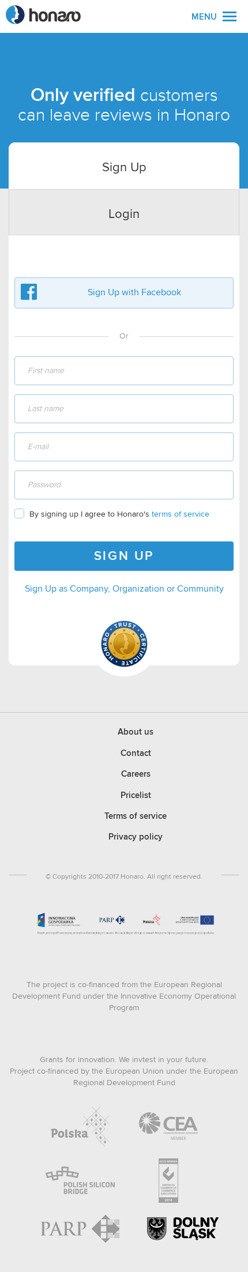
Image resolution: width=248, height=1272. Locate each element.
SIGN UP (124, 556)
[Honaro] (43, 21)
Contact (136, 753)
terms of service (180, 514)
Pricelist (136, 795)
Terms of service (135, 816)
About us (135, 732)
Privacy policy (135, 836)
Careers (136, 774)
